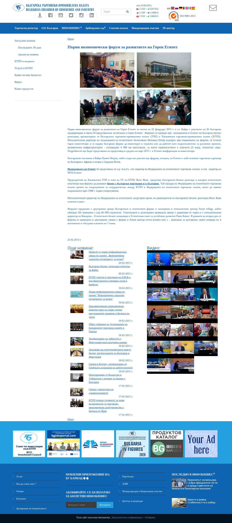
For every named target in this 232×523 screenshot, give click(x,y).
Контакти (21, 498)
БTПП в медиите (24, 61)
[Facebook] (50, 16)
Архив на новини (28, 54)
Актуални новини (24, 40)
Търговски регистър (26, 28)
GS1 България (50, 28)
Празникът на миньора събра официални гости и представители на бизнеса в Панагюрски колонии (195, 484)
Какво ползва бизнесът (28, 75)
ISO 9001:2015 (187, 16)
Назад (71, 39)
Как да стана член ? (26, 483)
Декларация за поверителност (31, 508)
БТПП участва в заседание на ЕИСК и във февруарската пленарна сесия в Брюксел (110, 281)
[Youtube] (60, 16)
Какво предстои (23, 88)
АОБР (125, 483)
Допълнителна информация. (127, 517)
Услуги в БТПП (23, 68)
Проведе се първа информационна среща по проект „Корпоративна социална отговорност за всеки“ (108, 256)
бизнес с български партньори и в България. (133, 183)
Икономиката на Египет (82, 169)
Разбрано (150, 517)
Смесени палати (118, 28)
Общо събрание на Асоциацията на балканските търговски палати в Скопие (108, 328)
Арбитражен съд (95, 27)
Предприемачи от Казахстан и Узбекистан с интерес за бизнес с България (107, 379)
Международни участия (145, 28)
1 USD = (148, 9)
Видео (18, 81)
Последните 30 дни (29, 47)
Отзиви (20, 491)
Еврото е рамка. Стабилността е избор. (202, 501)
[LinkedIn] (91, 16)
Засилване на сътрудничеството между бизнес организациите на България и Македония (110, 353)
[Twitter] (71, 16)
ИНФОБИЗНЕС (72, 27)
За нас (19, 476)
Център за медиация (132, 501)
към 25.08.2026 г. (144, 5)
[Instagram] (81, 16)
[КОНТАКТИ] (213, 9)
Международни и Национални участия (142, 491)
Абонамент (105, 504)
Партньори (128, 476)
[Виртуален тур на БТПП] (40, 16)
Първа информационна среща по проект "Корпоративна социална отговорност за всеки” (107, 295)
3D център (169, 28)
